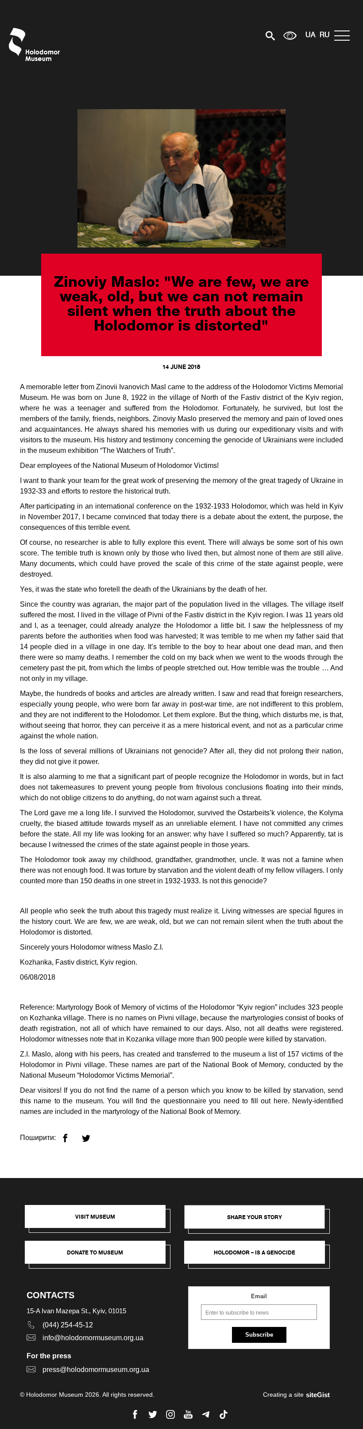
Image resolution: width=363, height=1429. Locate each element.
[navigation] (344, 35)
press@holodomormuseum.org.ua (95, 1369)
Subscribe (259, 1334)
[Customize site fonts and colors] (290, 35)
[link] (99, 1257)
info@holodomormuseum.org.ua (92, 1338)
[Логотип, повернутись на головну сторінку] (36, 44)
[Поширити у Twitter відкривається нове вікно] (91, 1134)
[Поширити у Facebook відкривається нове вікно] (70, 1134)
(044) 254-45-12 (67, 1325)
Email (259, 1296)
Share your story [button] (254, 1217)
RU (325, 35)
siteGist (318, 1395)
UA (310, 35)
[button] (99, 1221)
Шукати (239, 35)
